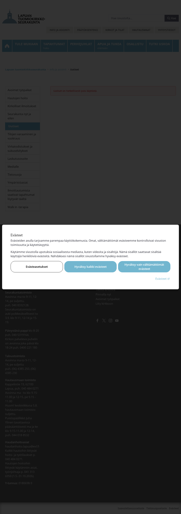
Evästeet (162, 279)
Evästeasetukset (37, 267)
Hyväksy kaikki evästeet (90, 267)
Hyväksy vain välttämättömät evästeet (144, 267)
